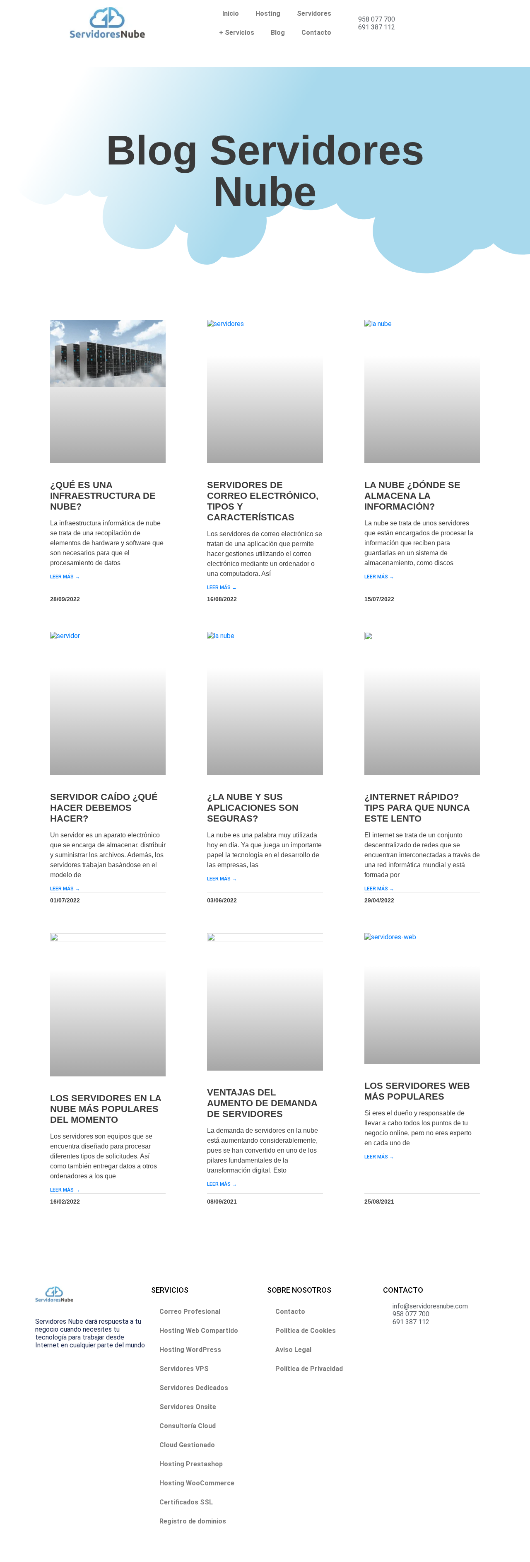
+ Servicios (236, 32)
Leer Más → (65, 577)
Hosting (267, 13)
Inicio (230, 13)
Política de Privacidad (309, 1369)
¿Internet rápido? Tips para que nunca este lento (417, 808)
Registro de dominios (192, 1521)
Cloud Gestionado (187, 1445)
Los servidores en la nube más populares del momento (105, 1109)
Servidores (314, 13)
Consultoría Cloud (187, 1426)
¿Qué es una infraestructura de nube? (103, 496)
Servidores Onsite (187, 1407)
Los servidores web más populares (417, 1091)
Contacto (316, 32)
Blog (278, 32)
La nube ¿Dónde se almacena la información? (412, 496)
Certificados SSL (186, 1502)
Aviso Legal (293, 1350)
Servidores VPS (184, 1369)
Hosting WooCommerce (196, 1483)
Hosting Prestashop (191, 1464)
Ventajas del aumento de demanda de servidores (262, 1103)
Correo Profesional (189, 1311)
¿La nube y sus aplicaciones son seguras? (253, 808)
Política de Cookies (305, 1331)
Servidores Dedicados (193, 1388)
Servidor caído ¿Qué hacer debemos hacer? (104, 808)
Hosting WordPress (190, 1350)
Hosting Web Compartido (198, 1331)
